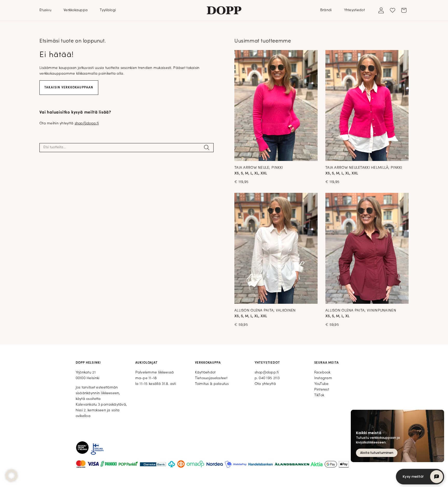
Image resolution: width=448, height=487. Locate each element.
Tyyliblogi (108, 10)
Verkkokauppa (76, 10)
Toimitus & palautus (212, 384)
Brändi (326, 10)
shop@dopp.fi (87, 123)
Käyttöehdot (205, 373)
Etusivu (45, 10)
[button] (11, 475)
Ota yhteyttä (265, 384)
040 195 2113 (269, 378)
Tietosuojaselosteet (211, 378)
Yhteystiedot (354, 10)
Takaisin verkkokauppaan (68, 87)
